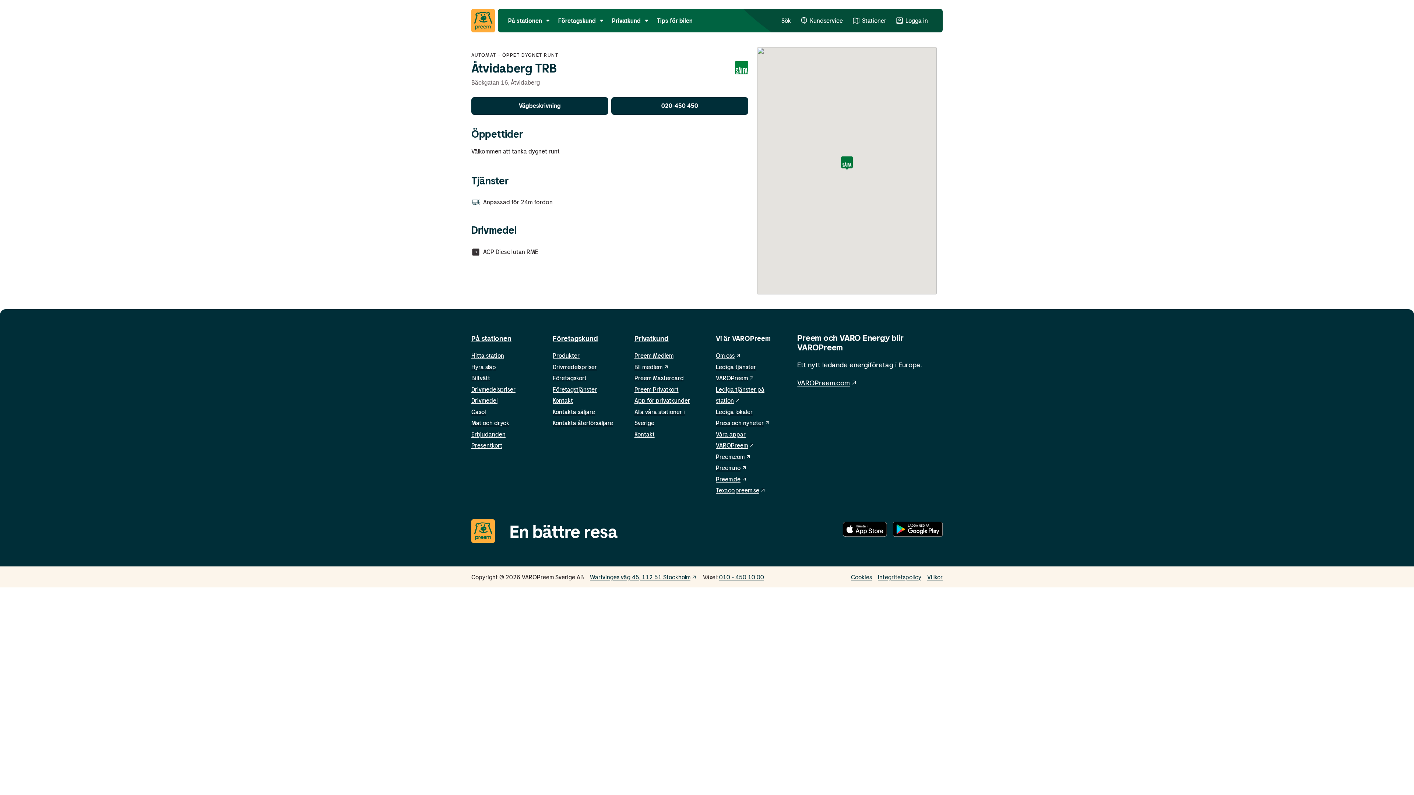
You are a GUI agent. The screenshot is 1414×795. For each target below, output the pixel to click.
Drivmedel (484, 400)
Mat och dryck (490, 422)
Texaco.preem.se (737, 490)
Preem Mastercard (659, 377)
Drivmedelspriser (493, 389)
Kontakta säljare (574, 411)
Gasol (478, 411)
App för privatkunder (662, 400)
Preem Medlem (653, 355)
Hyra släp (483, 366)
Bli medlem (648, 366)
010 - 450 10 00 (741, 576)
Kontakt (563, 400)
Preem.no (728, 467)
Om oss (725, 355)
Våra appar (731, 434)
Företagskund (575, 338)
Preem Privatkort (656, 389)
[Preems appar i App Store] (865, 531)
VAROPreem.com (823, 382)
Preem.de (728, 479)
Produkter (566, 355)
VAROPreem (732, 445)
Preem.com (730, 456)
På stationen (491, 338)
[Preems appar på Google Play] (918, 531)
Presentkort (486, 445)
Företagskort (570, 377)
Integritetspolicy (899, 576)
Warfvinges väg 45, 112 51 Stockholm (640, 576)
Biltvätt (480, 377)
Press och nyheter (740, 422)
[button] (847, 163)
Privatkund (651, 338)
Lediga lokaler (734, 411)
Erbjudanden (488, 434)
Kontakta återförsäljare (583, 422)
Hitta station (487, 355)
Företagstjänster (575, 389)
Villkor (935, 576)
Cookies (861, 576)
